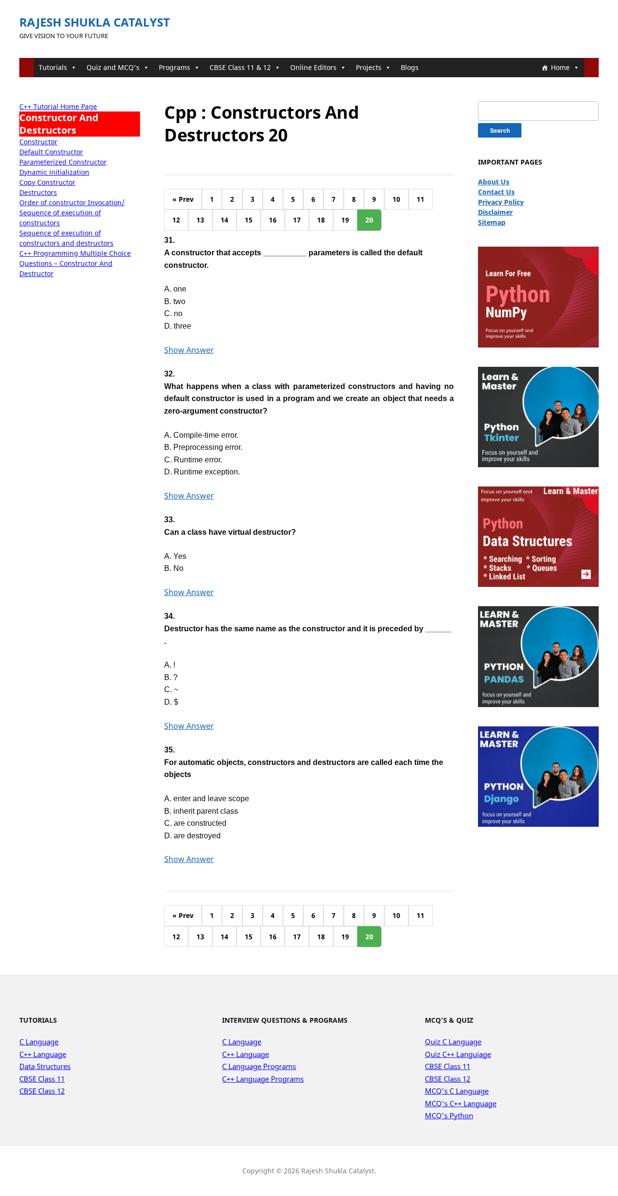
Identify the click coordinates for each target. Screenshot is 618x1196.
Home (560, 67)
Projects (368, 67)
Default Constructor (51, 151)
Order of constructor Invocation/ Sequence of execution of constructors (72, 212)
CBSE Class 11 (42, 1079)
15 (249, 219)
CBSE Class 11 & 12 (240, 67)
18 (321, 219)
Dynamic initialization (54, 172)
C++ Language (42, 1054)
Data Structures (44, 1066)
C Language (38, 1041)
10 (396, 199)
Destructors (38, 192)
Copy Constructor (47, 182)
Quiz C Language (453, 1041)
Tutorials (53, 67)
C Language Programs (259, 1066)
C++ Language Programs (263, 1079)
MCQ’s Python (449, 1115)
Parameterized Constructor (63, 162)
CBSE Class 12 (42, 1091)
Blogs (410, 67)
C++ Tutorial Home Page (58, 106)
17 (297, 219)
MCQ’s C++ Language (460, 1103)
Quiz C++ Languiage (458, 1054)
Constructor (38, 141)
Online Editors (313, 67)
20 (369, 219)
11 (420, 199)
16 (273, 219)
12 (176, 219)
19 (345, 219)
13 (200, 219)
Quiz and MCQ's (113, 67)
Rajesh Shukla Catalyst (94, 22)
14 (224, 219)
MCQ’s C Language (457, 1091)
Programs (174, 67)
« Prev (183, 199)
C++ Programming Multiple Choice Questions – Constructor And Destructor (75, 263)
